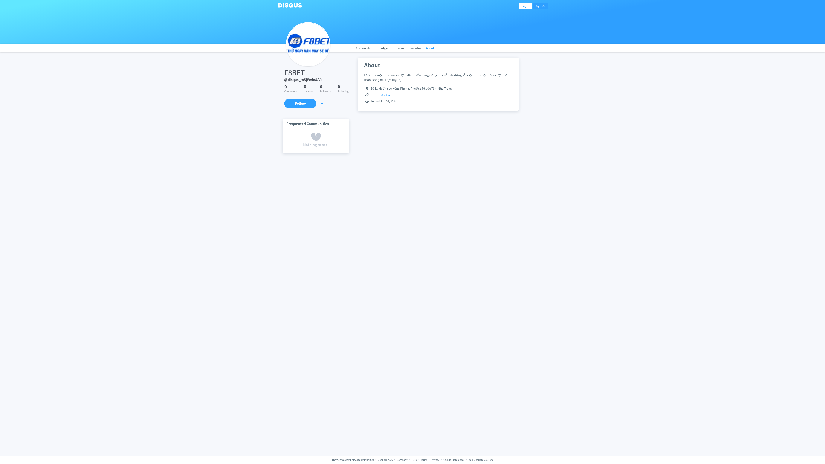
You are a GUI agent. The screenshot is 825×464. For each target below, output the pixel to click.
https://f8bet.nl (381, 95)
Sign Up (540, 6)
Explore (399, 48)
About (430, 48)
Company (402, 459)
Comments (364, 48)
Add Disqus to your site (481, 459)
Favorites (415, 48)
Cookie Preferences (454, 459)
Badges (383, 48)
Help (414, 459)
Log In (525, 6)
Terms (424, 459)
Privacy (435, 459)
